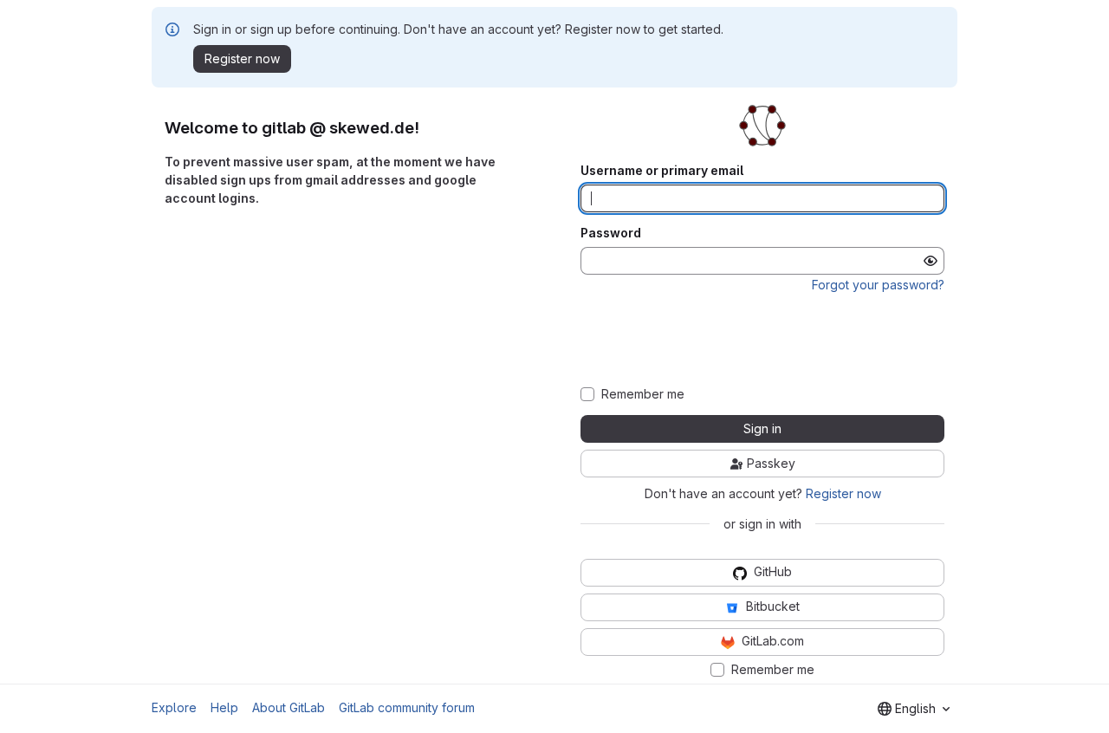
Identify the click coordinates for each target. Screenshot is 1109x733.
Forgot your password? (878, 284)
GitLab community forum (407, 707)
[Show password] (930, 261)
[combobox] (913, 708)
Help (224, 707)
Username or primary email (661, 171)
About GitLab (288, 707)
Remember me (642, 394)
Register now (843, 493)
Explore (174, 707)
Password (610, 233)
